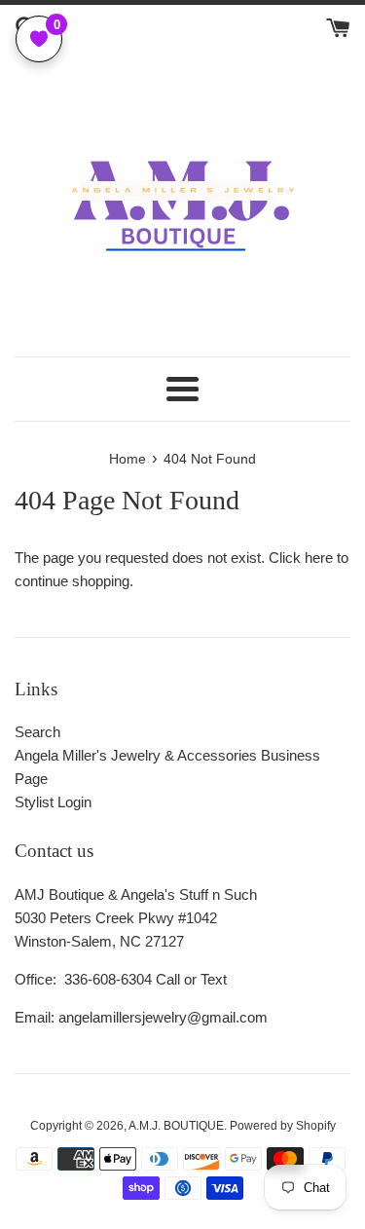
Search (37, 732)
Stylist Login (53, 802)
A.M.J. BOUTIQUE (176, 1126)
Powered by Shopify (283, 1126)
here (319, 557)
